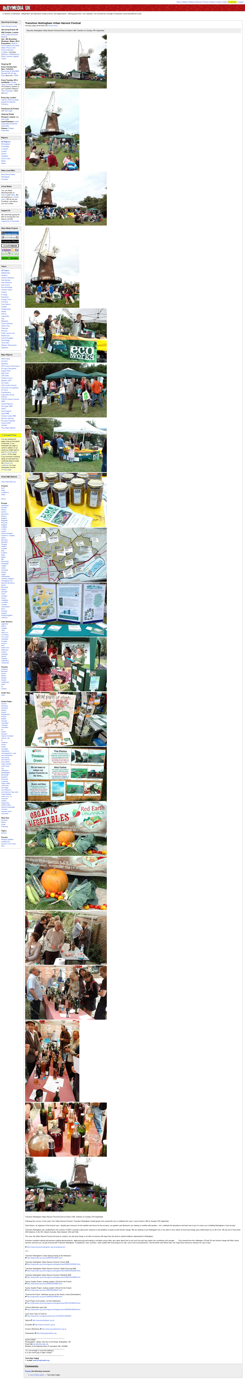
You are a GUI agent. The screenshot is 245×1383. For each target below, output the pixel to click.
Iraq (2, 319)
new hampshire (6, 755)
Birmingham (5, 144)
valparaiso (5, 661)
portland (4, 777)
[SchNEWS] (10, 234)
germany (4, 540)
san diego (4, 788)
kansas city (5, 738)
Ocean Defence (7, 323)
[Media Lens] (10, 247)
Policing (4, 331)
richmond (4, 779)
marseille (4, 570)
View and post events (9, 26)
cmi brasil (4, 635)
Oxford (3, 154)
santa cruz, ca (6, 796)
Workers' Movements (9, 345)
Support (241, 2)
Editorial (192, 2)
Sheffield (4, 156)
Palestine (4, 328)
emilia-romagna (7, 533)
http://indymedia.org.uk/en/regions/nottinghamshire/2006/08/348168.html (53, 1309)
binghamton (5, 714)
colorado (4, 725)
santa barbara (6, 794)
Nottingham (5, 177)
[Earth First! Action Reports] (10, 259)
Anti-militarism (6, 283)
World (3, 163)
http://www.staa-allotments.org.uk (54, 1329)
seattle (3, 801)
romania (4, 596)
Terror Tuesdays (7, 91)
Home (179, 2)
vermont (4, 809)
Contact (219, 2)
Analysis (4, 275)
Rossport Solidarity (8, 421)
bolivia (3, 626)
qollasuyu (4, 650)
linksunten (5, 561)
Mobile (184, 2)
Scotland (4, 179)
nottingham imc (7, 581)
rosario (3, 652)
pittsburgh (5, 775)
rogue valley (5, 783)
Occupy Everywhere (8, 368)
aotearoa (4, 669)
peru (2, 645)
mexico (4, 643)
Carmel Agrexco (7, 404)
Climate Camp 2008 (8, 416)
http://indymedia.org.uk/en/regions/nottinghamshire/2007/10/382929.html (53, 1303)
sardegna (4, 600)
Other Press (5, 326)
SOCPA (4, 425)
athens (3, 510)
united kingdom (7, 615)
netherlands (5, 576)
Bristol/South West (8, 174)
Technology (5, 340)
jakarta (3, 678)
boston (3, 717)
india (3, 695)
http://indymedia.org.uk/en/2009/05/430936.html (44, 1297)
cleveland (4, 723)
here (6, 93)
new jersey (5, 758)
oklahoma (4, 770)
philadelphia (5, 773)
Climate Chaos (53, 25)
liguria (3, 557)
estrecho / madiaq (8, 535)
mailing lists (5, 842)
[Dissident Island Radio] (10, 238)
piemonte (4, 587)
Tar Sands (5, 383)
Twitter (12, 195)
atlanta (3, 710)
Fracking (4, 302)
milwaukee (5, 751)
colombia (4, 639)
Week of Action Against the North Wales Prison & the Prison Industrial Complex (10, 47)
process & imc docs (8, 844)
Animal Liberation (7, 278)
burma (3, 673)
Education (5, 297)
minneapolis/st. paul (8, 753)
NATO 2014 (5, 359)
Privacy (206, 2)
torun (3, 609)
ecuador (4, 641)
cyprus (3, 531)
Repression (5, 336)
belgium (4, 518)
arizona (4, 704)
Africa (3, 499)
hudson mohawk (7, 736)
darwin (3, 676)
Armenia (4, 820)
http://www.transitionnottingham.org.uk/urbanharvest (46, 1247)
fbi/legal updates (7, 839)
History (4, 314)
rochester (4, 781)
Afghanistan (5, 273)
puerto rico (5, 648)
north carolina (6, 764)
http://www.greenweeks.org (46, 1333)
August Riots (6, 371)
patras (3, 585)
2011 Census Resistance (10, 366)
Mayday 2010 (6, 380)
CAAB (16, 75)
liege (3, 555)
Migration (4, 321)
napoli (3, 574)
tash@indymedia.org (40, 1344)
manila (3, 680)
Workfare (4, 364)
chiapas (4, 628)
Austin (3, 712)
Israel (3, 824)
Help (224, 2)
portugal (4, 592)
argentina (4, 624)
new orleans (5, 762)
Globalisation (6, 309)
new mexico (5, 760)
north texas (5, 766)
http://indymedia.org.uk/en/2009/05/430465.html (44, 1284)
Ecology (4, 295)
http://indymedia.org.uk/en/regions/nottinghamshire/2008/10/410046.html (53, 1271)
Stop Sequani (6, 411)
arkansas (4, 706)
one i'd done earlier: (37, 1375)
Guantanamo (6, 392)
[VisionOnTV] (10, 251)
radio (3, 490)
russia (3, 598)
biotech (4, 833)
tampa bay (5, 803)
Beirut (3, 822)
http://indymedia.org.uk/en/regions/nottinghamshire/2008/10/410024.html (53, 1264)
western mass (6, 811)
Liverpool (4, 149)
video (3, 495)
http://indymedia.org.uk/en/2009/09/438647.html (44, 1290)
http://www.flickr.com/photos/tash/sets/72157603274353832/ (49, 1316)
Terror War (5, 343)
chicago (4, 721)
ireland (3, 546)
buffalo (3, 719)
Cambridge (5, 146)
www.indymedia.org (8, 482)
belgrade (4, 520)
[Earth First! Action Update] (10, 255)
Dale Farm (5, 373)
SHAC (3, 409)
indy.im (4, 195)
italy (2, 551)
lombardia (4, 564)
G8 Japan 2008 (7, 406)
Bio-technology (6, 287)
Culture (4, 292)
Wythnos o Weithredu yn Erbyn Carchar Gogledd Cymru (10, 56)
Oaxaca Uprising (7, 418)
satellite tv (5, 492)
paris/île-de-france (8, 583)
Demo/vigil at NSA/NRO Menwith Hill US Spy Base (10, 73)
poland (3, 589)
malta (3, 568)
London (4, 151)
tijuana (3, 656)
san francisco (6, 790)
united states (6, 805)
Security (233, 2)
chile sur (4, 632)
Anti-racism (5, 285)
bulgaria (4, 525)
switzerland (5, 607)
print (2, 488)
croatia (3, 529)
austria (3, 512)
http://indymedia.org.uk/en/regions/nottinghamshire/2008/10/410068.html (53, 1277)
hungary (4, 544)
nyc (2, 768)
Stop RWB (5, 413)
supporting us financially (10, 221)
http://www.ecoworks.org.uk (45, 1325)
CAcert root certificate (7, 464)
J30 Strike (5, 376)
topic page (8, 111)
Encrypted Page (10, 435)
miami (3, 747)
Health (3, 311)
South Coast (5, 158)
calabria (4, 527)
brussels (4, 523)
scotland (4, 602)
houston (4, 734)
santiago (4, 654)
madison (4, 742)
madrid (3, 566)
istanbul (4, 548)
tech (2, 846)
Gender (4, 307)
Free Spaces (6, 304)
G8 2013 (4, 361)
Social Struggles (7, 338)
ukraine (4, 613)
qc (2, 686)
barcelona (4, 514)
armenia (4, 507)
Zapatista (4, 348)
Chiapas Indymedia (7, 129)
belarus (4, 516)
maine (3, 745)
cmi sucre (5, 637)
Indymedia (5, 316)
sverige (4, 604)
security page (6, 470)
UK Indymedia (24, 6)
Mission (199, 2)
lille (2, 559)
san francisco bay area (9, 792)
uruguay (4, 658)
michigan (4, 749)
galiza (3, 538)
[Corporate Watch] (10, 243)
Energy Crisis (6, 299)
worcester (4, 814)
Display (28, 1371)
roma (3, 594)
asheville (4, 708)
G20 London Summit (8, 385)
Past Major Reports (8, 428)
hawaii (3, 732)
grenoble (4, 542)
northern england (7, 579)
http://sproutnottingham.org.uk (43, 1320)
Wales (3, 161)
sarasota (4, 798)
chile (3, 630)
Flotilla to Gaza (7, 378)
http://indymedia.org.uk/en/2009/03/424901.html (44, 1258)
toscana (4, 611)
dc (2, 730)
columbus (4, 727)
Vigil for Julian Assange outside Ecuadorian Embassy (10, 102)
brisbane (4, 671)
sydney (4, 689)
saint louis (5, 785)
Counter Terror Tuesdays (8, 83)
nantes (3, 572)
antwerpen (5, 505)
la (2, 740)
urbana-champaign (8, 807)
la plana (4, 553)
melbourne (5, 682)
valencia (4, 617)
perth (3, 684)
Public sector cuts (8, 333)
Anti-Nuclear (5, 280)
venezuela (5, 663)
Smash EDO (6, 423)
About (212, 2)
